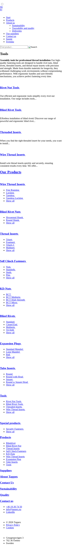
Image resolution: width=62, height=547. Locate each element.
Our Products (10, 172)
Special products (10, 423)
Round (9, 374)
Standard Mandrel (15, 349)
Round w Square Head (17, 382)
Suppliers (6, 470)
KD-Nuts (6, 288)
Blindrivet (10, 443)
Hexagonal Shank (15, 217)
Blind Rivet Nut (13, 446)
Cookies (10, 527)
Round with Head (15, 376)
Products (5, 437)
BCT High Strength (15, 300)
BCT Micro (12, 302)
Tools (3, 395)
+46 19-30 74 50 (14, 506)
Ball (8, 354)
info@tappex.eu (13, 509)
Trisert (9, 239)
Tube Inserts (8, 368)
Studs (9, 272)
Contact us (6, 501)
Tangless (10, 195)
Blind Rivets (8, 316)
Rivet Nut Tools (10, 87)
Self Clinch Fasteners (13, 261)
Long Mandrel (13, 352)
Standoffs (11, 269)
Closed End (12, 324)
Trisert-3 (10, 245)
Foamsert (10, 242)
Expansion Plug (13, 459)
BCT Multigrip (13, 297)
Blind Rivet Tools (11, 109)
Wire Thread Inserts (13, 154)
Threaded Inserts (11, 132)
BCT (8, 294)
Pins (8, 275)
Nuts (8, 267)
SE (1, 7)
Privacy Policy (13, 525)
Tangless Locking (14, 198)
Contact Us (7, 482)
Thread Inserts (9, 233)
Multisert (10, 247)
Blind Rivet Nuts (10, 211)
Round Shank (13, 220)
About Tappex (9, 476)
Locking (10, 192)
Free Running (13, 190)
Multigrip (10, 327)
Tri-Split (10, 330)
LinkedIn (10, 512)
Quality (4, 494)
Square (9, 379)
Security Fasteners (15, 429)
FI (1, 9)
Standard (10, 322)
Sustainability (8, 488)
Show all (10, 201)
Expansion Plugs (11, 343)
